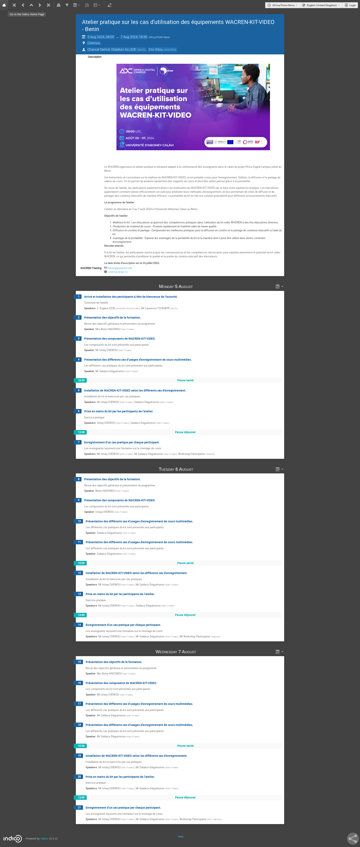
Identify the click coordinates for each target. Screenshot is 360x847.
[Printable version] (58, 5)
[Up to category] (31, 5)
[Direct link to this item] (198, 286)
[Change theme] (97, 5)
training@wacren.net (120, 268)
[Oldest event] (15, 5)
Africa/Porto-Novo (283, 5)
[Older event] (23, 5)
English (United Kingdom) (322, 5)
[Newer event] (40, 5)
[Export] (77, 5)
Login (352, 5)
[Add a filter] (67, 5)
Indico (44, 838)
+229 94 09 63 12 (118, 272)
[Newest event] (48, 5)
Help (180, 836)
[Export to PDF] (87, 5)
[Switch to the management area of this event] (109, 5)
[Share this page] (353, 838)
